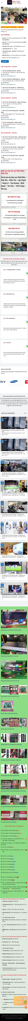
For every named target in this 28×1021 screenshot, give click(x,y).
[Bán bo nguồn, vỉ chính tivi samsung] (7, 706)
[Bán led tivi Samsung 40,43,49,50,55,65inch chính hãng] (14, 800)
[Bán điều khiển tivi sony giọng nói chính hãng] (14, 738)
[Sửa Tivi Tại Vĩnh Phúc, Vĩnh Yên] (14, 2)
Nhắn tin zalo (20, 998)
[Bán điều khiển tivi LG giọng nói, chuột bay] (14, 753)
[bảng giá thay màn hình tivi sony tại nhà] (14, 670)
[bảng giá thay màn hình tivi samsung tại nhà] (14, 619)
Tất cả (25, 413)
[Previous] (1, 383)
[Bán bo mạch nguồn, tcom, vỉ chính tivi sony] (14, 689)
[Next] (27, 383)
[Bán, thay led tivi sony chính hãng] (14, 815)
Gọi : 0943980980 (19, 1002)
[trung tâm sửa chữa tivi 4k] (14, 15)
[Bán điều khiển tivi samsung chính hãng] (14, 769)
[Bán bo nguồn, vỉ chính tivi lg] (14, 722)
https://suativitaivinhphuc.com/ (13, 57)
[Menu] (2, 2)
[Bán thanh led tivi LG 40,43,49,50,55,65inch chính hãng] (14, 784)
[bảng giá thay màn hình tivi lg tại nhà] (14, 644)
